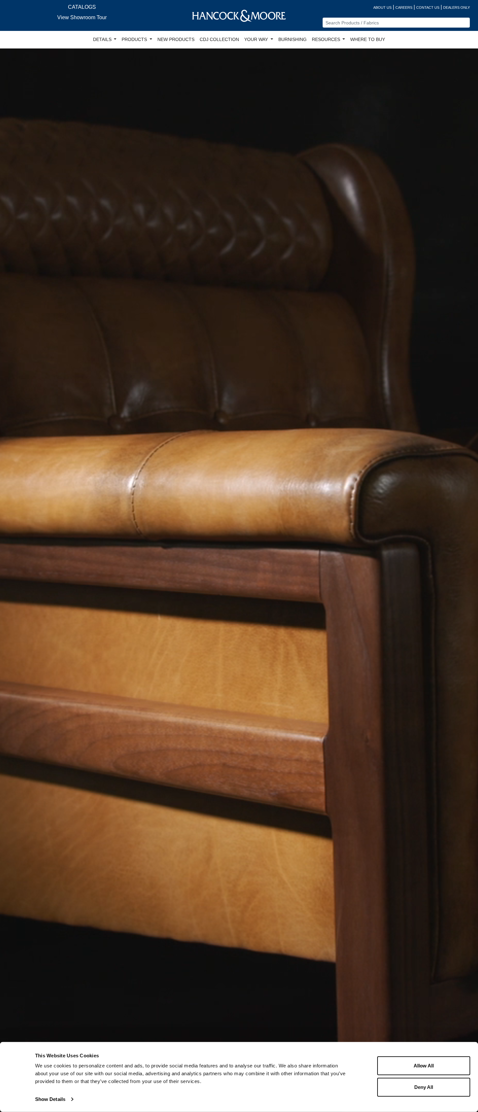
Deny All (423, 1087)
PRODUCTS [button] (135, 39)
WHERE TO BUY (367, 39)
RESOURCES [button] (326, 39)
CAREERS (403, 7)
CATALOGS (82, 7)
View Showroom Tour (82, 17)
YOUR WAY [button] (256, 39)
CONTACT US (427, 7)
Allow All (424, 1065)
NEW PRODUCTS (175, 39)
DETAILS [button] (103, 39)
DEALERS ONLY (456, 7)
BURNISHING (292, 39)
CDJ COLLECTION (219, 39)
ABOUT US (382, 7)
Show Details (50, 1099)
